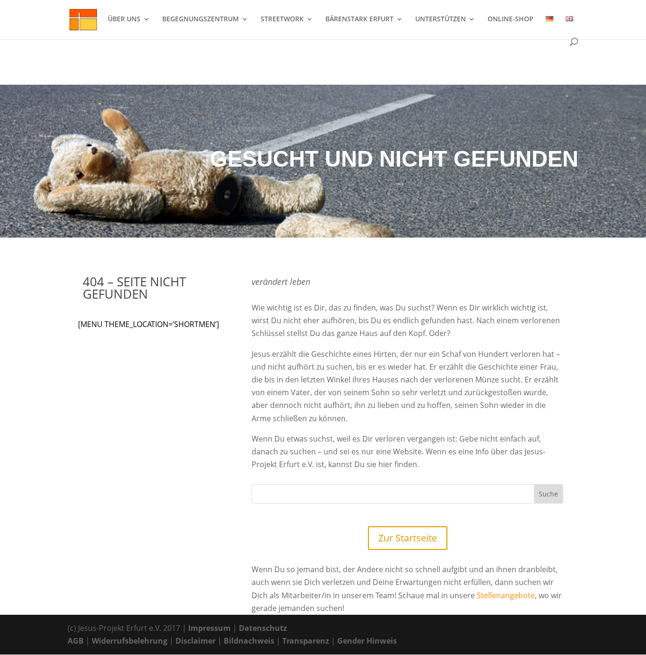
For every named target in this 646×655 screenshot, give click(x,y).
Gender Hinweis (367, 641)
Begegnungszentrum (200, 19)
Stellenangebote (506, 595)
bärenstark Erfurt (359, 19)
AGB (76, 641)
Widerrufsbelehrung (129, 641)
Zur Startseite (407, 537)
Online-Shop (510, 19)
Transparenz (305, 641)
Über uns (124, 19)
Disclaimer (195, 641)
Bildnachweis (249, 641)
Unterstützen (440, 19)
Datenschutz (263, 628)
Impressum (209, 628)
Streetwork (282, 19)
